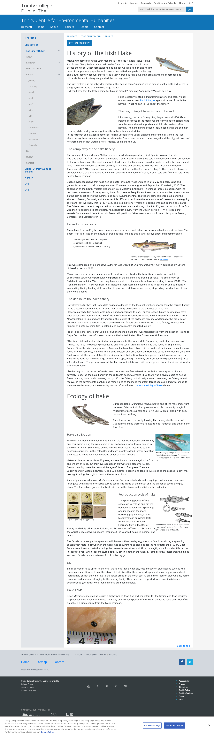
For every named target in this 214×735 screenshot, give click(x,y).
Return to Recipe (79, 43)
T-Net (181, 699)
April (31, 98)
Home (40, 27)
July (30, 115)
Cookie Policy (184, 690)
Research (30, 62)
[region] (107, 725)
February (33, 86)
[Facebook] (182, 662)
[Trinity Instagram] (125, 686)
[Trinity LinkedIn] (116, 686)
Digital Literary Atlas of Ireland (38, 170)
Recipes (30, 74)
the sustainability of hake (149, 385)
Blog (28, 151)
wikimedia (164, 259)
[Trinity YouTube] (88, 686)
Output (29, 156)
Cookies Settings (152, 725)
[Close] (209, 725)
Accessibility (184, 681)
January (32, 80)
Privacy (182, 684)
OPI (27, 183)
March (32, 92)
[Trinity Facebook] (97, 686)
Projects (69, 27)
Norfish (29, 177)
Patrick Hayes (147, 100)
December (34, 145)
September (34, 127)
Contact (99, 27)
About (54, 27)
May (31, 103)
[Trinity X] (107, 686)
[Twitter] (190, 662)
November (34, 139)
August (32, 121)
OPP (27, 189)
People (84, 27)
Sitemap (41, 662)
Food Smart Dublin (35, 51)
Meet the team (33, 68)
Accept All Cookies (174, 725)
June (31, 109)
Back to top (183, 645)
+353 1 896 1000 (29, 691)
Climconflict (31, 44)
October (33, 133)
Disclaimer (183, 687)
